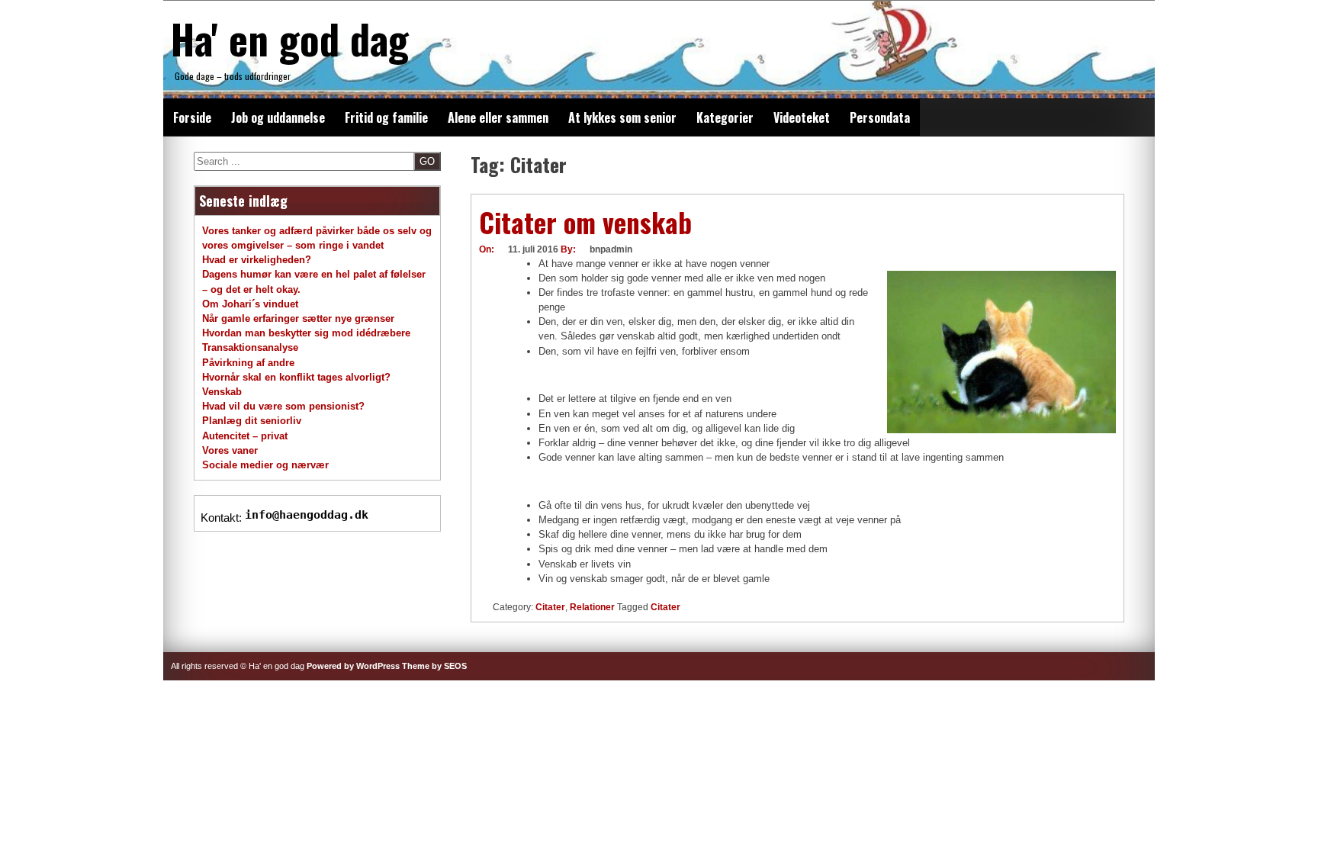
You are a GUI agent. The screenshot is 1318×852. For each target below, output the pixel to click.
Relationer (592, 607)
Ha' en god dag (290, 38)
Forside (192, 117)
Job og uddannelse (278, 117)
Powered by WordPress (353, 665)
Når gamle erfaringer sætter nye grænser (298, 318)
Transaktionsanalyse (250, 347)
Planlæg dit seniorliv (251, 420)
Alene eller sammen (498, 117)
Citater (550, 607)
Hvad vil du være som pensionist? (283, 406)
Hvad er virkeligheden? (256, 259)
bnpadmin (611, 249)
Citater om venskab (585, 222)
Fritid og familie (386, 117)
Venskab (222, 391)
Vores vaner (230, 450)
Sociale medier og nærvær (265, 465)
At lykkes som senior (622, 117)
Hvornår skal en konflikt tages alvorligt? (296, 377)
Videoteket (801, 117)
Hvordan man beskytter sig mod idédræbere (306, 333)
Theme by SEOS (434, 665)
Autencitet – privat (245, 436)
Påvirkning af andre (248, 362)
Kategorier (725, 117)
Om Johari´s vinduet (250, 304)
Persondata (880, 117)
